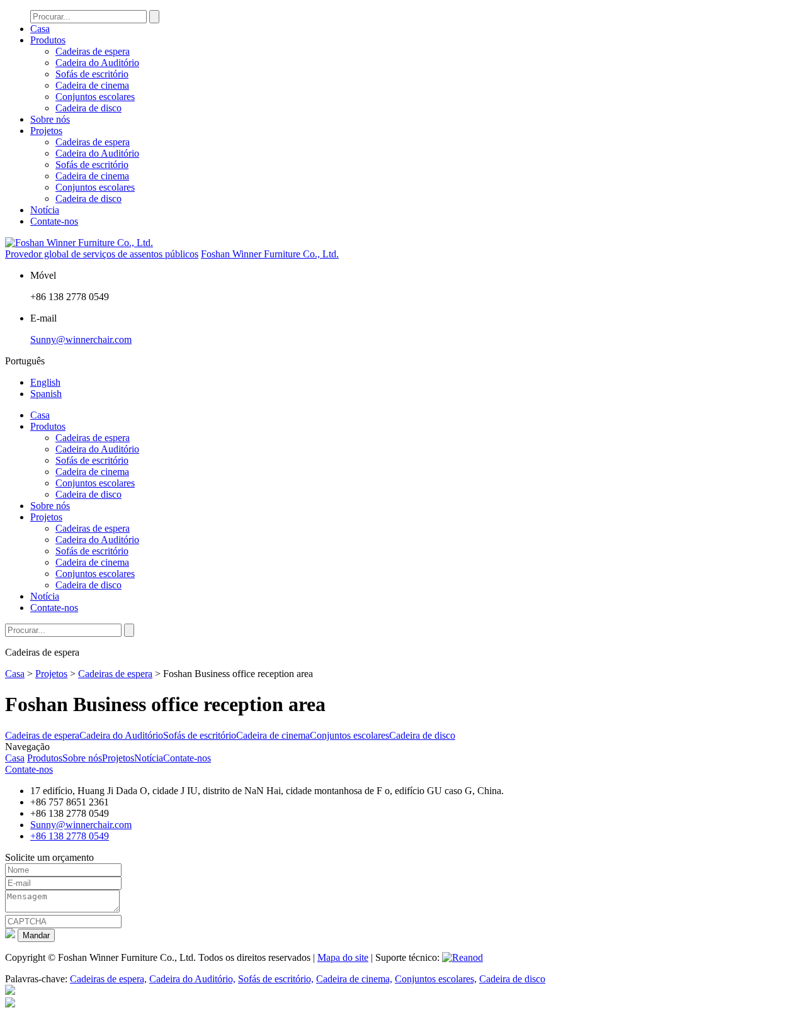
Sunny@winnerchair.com (81, 339)
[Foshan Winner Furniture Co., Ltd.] (79, 242)
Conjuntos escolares (95, 96)
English (45, 382)
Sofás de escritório (91, 74)
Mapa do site (342, 957)
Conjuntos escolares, (436, 978)
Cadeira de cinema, (354, 978)
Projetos (46, 130)
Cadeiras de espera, (108, 978)
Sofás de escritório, (276, 978)
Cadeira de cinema (92, 85)
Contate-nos (54, 221)
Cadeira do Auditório (97, 62)
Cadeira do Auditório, (192, 978)
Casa (40, 28)
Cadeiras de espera (92, 51)
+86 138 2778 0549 (69, 836)
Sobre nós (50, 119)
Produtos (47, 40)
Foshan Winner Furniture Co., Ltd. (270, 254)
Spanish (46, 393)
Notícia (44, 210)
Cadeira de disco (88, 108)
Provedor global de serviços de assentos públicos (101, 254)
